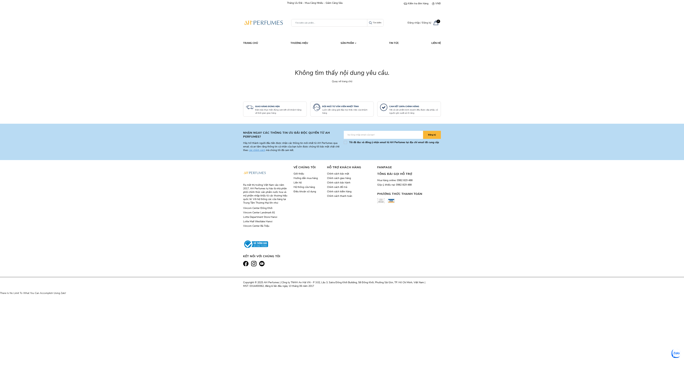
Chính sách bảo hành (338, 182)
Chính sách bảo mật (338, 173)
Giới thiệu (299, 173)
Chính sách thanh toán (339, 196)
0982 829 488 (405, 180)
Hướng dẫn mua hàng (306, 178)
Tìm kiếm (377, 22)
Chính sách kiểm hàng (339, 191)
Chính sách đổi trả (337, 187)
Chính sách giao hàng (339, 178)
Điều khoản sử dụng (305, 191)
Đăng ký (426, 22)
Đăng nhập (414, 22)
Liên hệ (298, 182)
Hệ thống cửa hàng (304, 187)
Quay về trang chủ (342, 81)
